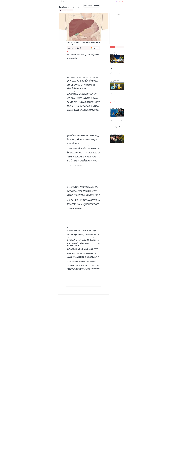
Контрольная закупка (82, 3)
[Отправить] (70, 1)
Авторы (120, 3)
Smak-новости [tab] (117, 46)
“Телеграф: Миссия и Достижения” (109, 3)
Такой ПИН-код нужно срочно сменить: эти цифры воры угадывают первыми (116, 127)
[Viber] (116, 1)
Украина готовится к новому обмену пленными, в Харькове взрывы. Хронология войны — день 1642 (116, 101)
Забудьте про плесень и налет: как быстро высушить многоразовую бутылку (117, 94)
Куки (91, 5)
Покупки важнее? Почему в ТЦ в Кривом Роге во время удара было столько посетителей (117, 73)
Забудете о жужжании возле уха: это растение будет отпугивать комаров (116, 121)
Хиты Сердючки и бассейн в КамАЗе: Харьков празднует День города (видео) (116, 53)
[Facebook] (115, 1)
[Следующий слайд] (125, 3)
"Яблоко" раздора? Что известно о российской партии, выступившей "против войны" (117, 133)
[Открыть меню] (59, 1)
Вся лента (112, 49)
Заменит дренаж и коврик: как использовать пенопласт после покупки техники (116, 67)
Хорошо (96, 5)
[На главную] (91, 1)
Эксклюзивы (90, 3)
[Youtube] (119, 1)
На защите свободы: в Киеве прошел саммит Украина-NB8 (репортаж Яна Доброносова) (116, 107)
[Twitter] (121, 1)
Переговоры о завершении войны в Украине (68, 3)
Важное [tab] (122, 46)
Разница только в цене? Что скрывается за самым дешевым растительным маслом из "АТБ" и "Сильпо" (117, 80)
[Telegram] (118, 1)
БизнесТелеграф (98, 3)
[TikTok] (124, 1)
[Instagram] (122, 1)
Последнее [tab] (112, 46)
